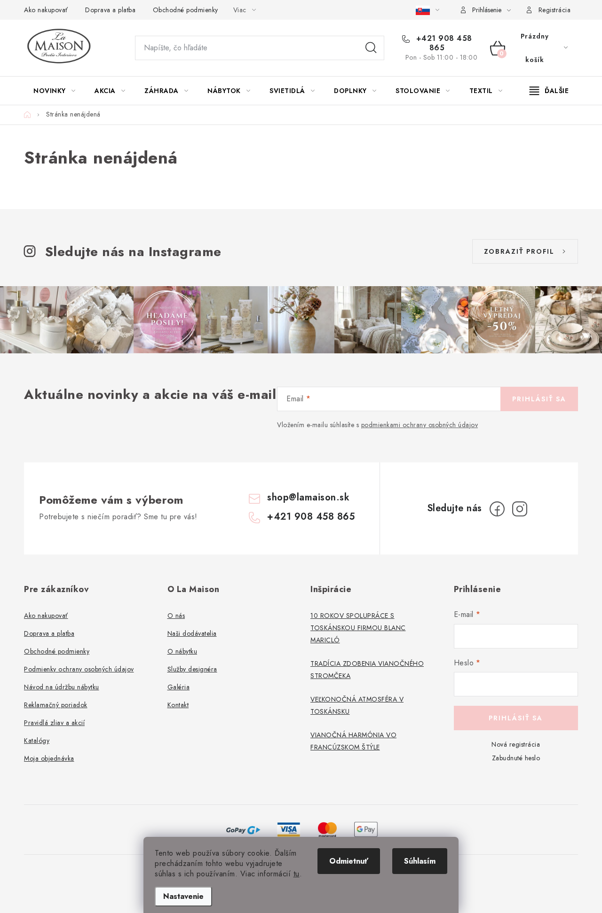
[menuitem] (54, 91)
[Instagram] (519, 508)
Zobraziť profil (519, 251)
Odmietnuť (348, 861)
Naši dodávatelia (192, 633)
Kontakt (178, 705)
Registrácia (555, 10)
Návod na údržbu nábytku (61, 687)
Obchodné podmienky (185, 10)
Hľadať (371, 48)
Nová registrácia (515, 744)
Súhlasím (420, 861)
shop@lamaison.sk (308, 497)
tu (296, 873)
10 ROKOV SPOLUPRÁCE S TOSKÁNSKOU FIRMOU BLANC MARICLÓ (358, 628)
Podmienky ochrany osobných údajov (79, 669)
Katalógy (36, 740)
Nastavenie (183, 896)
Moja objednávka (49, 758)
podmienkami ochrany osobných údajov (419, 424)
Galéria (178, 687)
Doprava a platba (110, 10)
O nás (176, 615)
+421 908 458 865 (442, 43)
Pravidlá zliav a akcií (54, 722)
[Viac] (549, 91)
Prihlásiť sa (539, 399)
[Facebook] (497, 508)
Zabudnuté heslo (516, 758)
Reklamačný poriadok (55, 705)
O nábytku (182, 651)
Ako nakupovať (46, 10)
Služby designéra (192, 669)
